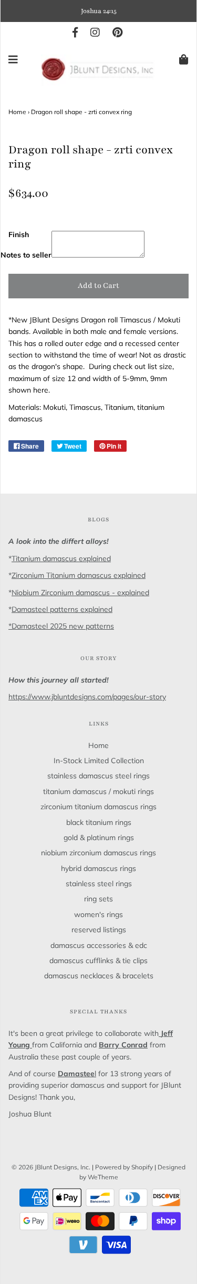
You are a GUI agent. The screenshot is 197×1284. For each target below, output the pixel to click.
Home (17, 112)
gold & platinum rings (99, 837)
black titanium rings (98, 822)
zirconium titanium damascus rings (98, 806)
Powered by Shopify (124, 1167)
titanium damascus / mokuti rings (98, 791)
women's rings (98, 914)
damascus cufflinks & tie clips (98, 960)
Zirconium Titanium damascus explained (79, 575)
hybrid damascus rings (98, 868)
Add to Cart (98, 286)
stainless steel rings (99, 883)
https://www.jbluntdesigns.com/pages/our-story (87, 696)
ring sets (98, 898)
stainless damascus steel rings (98, 775)
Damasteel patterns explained (62, 609)
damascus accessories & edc (98, 945)
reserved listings (98, 929)
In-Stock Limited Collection (99, 760)
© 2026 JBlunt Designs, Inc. (51, 1167)
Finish (18, 234)
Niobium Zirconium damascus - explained (80, 592)
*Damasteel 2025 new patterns (61, 626)
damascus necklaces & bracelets (98, 975)
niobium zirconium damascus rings (98, 852)
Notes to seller (26, 255)
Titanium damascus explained (61, 558)
